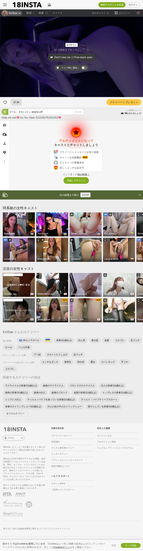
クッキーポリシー (59, 454)
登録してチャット (76, 180)
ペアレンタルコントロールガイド (67, 460)
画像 (43, 12)
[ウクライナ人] (47, 340)
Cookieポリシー (63, 547)
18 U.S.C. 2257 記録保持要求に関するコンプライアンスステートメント (36, 528)
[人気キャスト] (49, 4)
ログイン (133, 4)
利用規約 (55, 441)
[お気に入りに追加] (5, 102)
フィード (57, 12)
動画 (30, 12)
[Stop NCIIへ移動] (13, 514)
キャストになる (104, 435)
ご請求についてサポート (62, 489)
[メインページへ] (27, 4)
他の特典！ (83, 174)
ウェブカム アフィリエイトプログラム (115, 447)
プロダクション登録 (106, 441)
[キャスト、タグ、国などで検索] (138, 13)
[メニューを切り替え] (5, 4)
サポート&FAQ (58, 483)
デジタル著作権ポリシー (62, 447)
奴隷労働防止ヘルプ (60, 466)
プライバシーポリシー (61, 435)
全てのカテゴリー (15, 413)
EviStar (8, 332)
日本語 (11, 438)
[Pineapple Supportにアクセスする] (29, 504)
